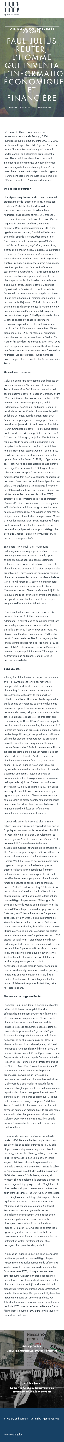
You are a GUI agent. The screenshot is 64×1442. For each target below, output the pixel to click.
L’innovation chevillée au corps (31, 30)
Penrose (55, 1418)
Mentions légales (13, 1434)
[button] (58, 8)
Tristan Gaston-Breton (21, 107)
